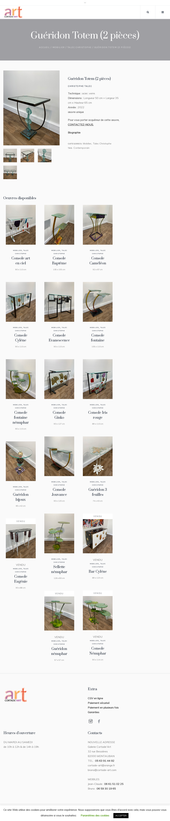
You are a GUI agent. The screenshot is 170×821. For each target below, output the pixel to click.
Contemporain (81, 147)
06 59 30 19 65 (106, 788)
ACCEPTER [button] (121, 815)
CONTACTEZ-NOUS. (81, 124)
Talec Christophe (79, 47)
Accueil (44, 47)
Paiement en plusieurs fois (103, 707)
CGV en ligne (95, 698)
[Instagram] (90, 721)
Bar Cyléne (98, 571)
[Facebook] (99, 721)
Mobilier (58, 47)
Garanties (93, 712)
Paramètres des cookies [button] (95, 815)
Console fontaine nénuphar (21, 417)
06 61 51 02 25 (114, 784)
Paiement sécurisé (99, 702)
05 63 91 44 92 (104, 760)
